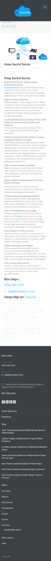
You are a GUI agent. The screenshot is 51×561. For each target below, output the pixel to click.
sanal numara (36, 328)
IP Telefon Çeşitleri (11, 320)
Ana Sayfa (6, 491)
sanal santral (9, 331)
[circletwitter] (7, 27)
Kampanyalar (7, 508)
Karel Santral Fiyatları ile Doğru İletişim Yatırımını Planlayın (22, 476)
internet (25, 315)
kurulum (37, 325)
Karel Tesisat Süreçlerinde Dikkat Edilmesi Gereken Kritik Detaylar (23, 431)
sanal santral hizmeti (12, 333)
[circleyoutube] (14, 27)
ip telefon (31, 317)
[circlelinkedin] (10, 27)
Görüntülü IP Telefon (12, 315)
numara (15, 328)
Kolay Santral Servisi (17, 64)
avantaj (17, 306)
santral (25, 333)
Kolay (38, 323)
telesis (6, 336)
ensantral (41, 312)
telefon (39, 333)
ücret (13, 336)
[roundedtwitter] (7, 402)
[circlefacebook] (3, 27)
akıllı (11, 306)
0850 (5, 306)
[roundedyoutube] (14, 402)
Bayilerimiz (6, 416)
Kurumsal (6, 525)
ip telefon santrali (27, 323)
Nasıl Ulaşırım (8, 537)
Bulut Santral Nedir (35, 309)
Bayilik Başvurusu (9, 411)
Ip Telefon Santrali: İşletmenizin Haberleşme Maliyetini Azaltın (24, 448)
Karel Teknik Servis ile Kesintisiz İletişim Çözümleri (23, 469)
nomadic (7, 328)
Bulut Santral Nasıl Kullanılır (15, 309)
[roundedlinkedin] (10, 402)
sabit (21, 328)
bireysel (25, 306)
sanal (27, 328)
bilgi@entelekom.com (21, 291)
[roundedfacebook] (3, 402)
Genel (24, 68)
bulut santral (35, 306)
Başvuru (5, 496)
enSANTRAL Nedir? (12, 529)
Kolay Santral (9, 325)
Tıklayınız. (31, 297)
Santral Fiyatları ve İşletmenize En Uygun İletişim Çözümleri (22, 439)
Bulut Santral (7, 502)
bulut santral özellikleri (13, 312)
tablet (32, 333)
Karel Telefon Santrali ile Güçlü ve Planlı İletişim (22, 463)
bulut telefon (30, 312)
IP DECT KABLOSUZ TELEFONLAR (15, 317)
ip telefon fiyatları (28, 320)
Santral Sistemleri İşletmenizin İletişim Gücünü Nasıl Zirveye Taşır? (24, 456)
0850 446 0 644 (14, 285)
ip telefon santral (11, 323)
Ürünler (5, 519)
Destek (5, 513)
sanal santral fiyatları (25, 331)
